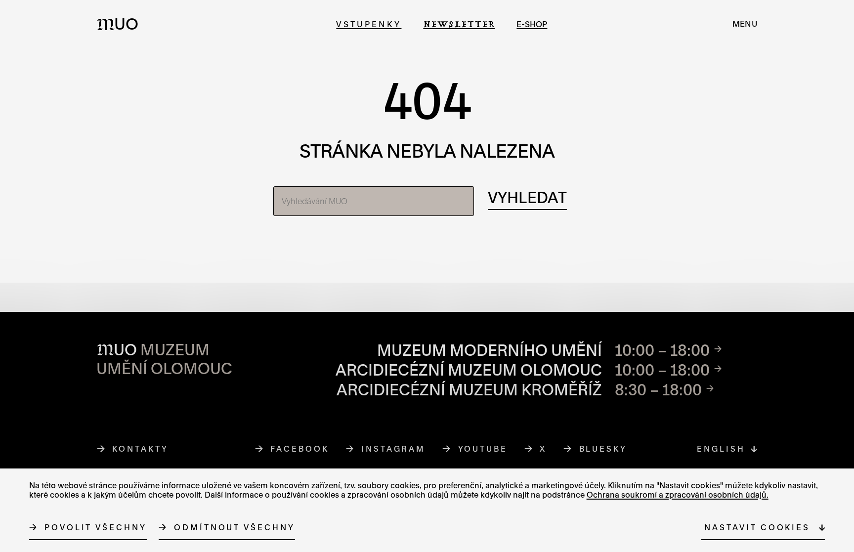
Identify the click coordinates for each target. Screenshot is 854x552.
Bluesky (603, 448)
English (721, 448)
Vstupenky (368, 24)
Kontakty (140, 448)
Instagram (393, 448)
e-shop (531, 24)
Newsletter (459, 24)
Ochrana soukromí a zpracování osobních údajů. (678, 494)
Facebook (299, 448)
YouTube (483, 448)
